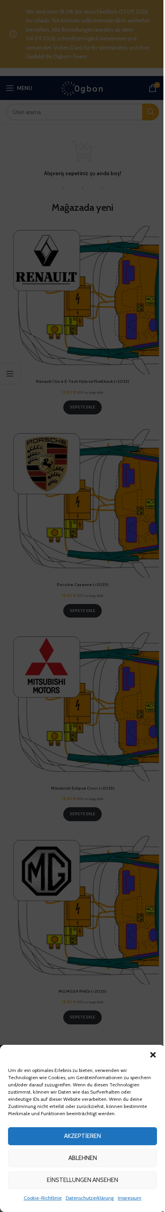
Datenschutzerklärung (90, 1198)
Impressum (129, 1198)
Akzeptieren (82, 1136)
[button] (153, 1055)
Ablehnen (82, 1158)
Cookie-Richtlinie (43, 1198)
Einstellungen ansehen (82, 1180)
